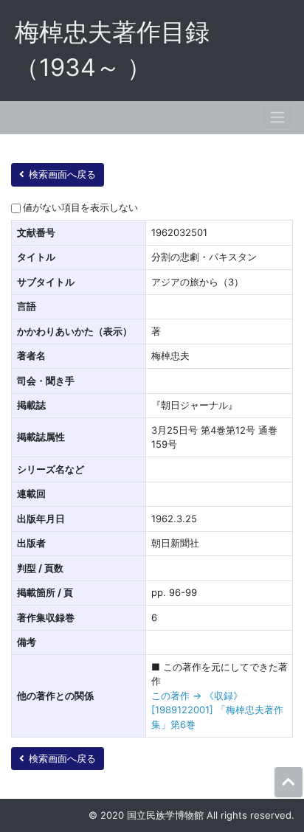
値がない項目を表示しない (80, 207)
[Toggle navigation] (277, 117)
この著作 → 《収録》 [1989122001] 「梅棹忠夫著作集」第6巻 (217, 710)
